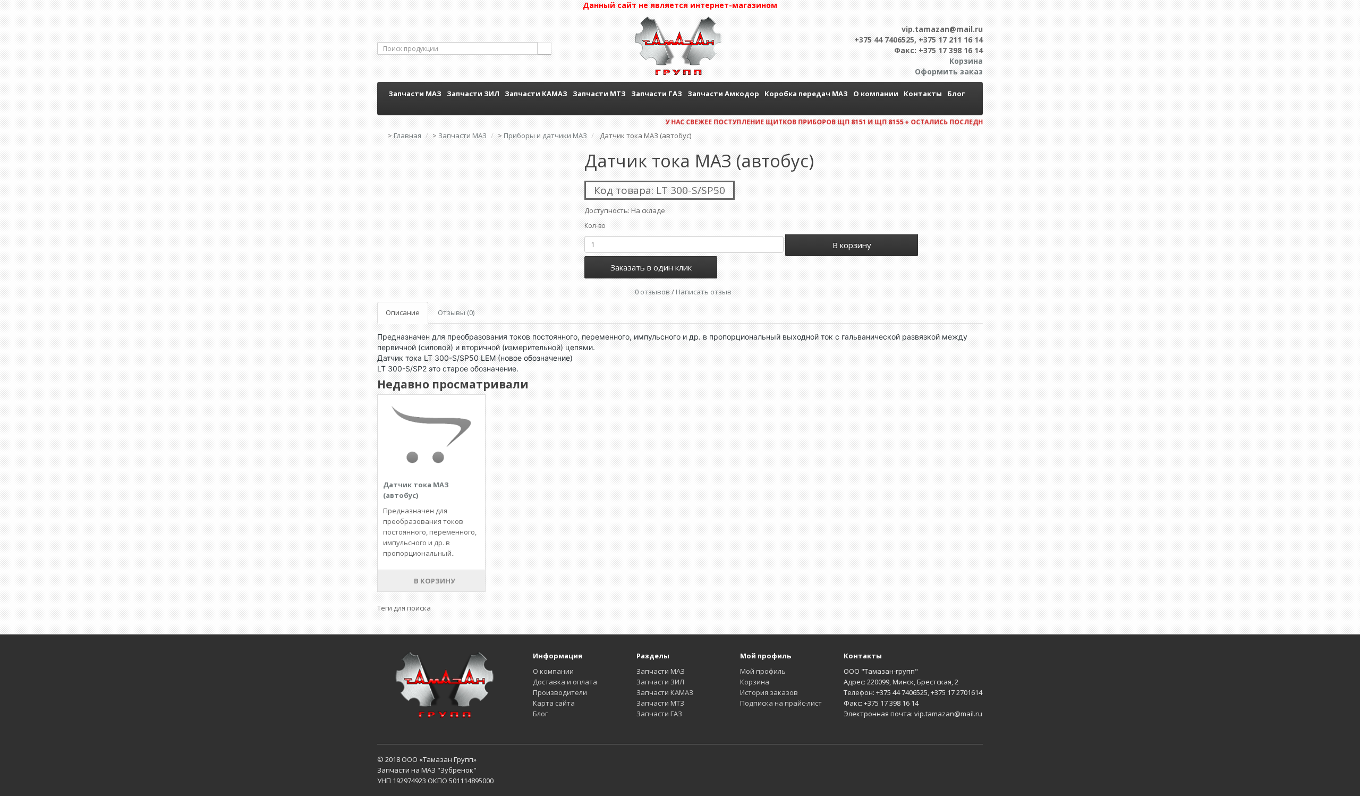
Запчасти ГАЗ (656, 93)
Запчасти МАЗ (414, 93)
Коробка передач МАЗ (806, 93)
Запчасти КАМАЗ (536, 93)
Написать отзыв (704, 292)
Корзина (754, 682)
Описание (403, 312)
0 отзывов (652, 292)
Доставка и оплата (565, 682)
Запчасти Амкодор (723, 93)
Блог (956, 93)
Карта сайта (554, 703)
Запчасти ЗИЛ (473, 93)
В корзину (851, 245)
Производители (560, 692)
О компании (875, 93)
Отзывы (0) (456, 312)
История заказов (769, 692)
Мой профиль (763, 671)
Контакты (923, 93)
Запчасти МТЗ (599, 93)
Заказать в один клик (651, 267)
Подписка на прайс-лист (781, 703)
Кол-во (595, 225)
